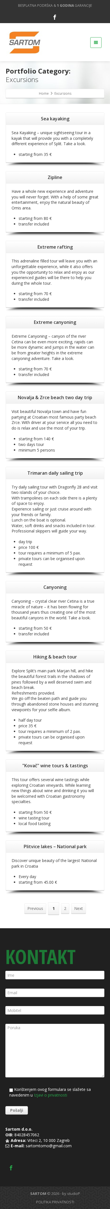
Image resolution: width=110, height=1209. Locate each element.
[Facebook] (54, 17)
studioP (73, 1193)
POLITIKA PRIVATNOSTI (55, 1201)
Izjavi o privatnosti (50, 1095)
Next (78, 908)
